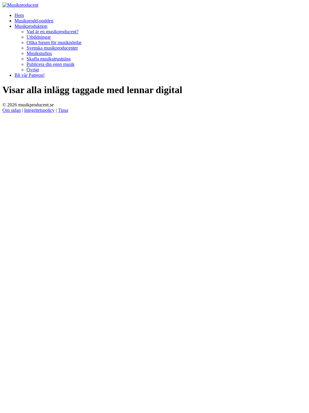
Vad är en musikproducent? (52, 31)
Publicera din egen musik (51, 64)
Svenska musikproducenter (52, 47)
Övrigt (33, 69)
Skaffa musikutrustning (49, 58)
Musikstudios (39, 53)
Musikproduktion (30, 26)
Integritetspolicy (39, 110)
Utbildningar (39, 37)
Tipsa (63, 110)
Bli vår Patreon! (29, 75)
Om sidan (11, 110)
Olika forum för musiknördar (54, 42)
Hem (19, 15)
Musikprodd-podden (33, 20)
